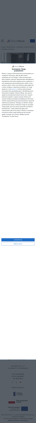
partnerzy (14, 89)
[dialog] (18, 211)
